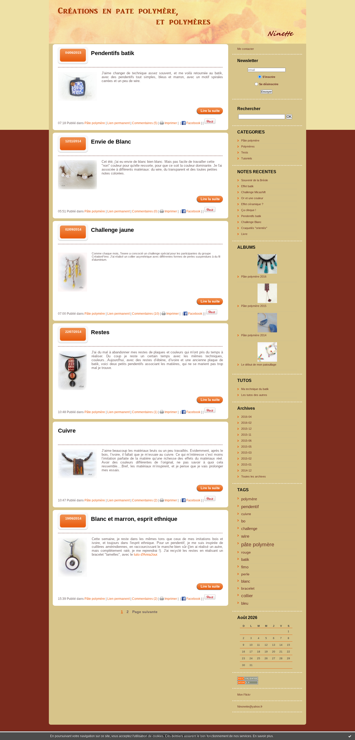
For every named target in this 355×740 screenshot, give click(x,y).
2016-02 (246, 422)
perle (245, 574)
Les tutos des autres (254, 394)
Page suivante (144, 612)
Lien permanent (118, 123)
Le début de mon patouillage (258, 364)
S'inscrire (268, 76)
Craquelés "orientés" (254, 228)
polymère (249, 499)
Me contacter (245, 48)
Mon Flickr (244, 694)
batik (245, 559)
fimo (244, 567)
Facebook (193, 123)
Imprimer (170, 123)
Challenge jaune (112, 230)
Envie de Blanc (111, 141)
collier (247, 595)
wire (245, 536)
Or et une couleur (252, 198)
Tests (244, 152)
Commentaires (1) (144, 412)
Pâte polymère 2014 (253, 335)
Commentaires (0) (144, 211)
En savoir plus (263, 736)
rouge (246, 552)
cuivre (246, 514)
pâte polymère (257, 544)
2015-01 (246, 464)
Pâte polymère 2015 (253, 305)
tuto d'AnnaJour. (146, 554)
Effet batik (247, 186)
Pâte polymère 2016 (253, 276)
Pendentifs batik (251, 216)
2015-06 (246, 440)
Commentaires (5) (144, 123)
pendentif (250, 506)
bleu (244, 603)
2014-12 (246, 470)
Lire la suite (210, 111)
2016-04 (246, 416)
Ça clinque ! (248, 210)
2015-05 (246, 446)
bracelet (247, 588)
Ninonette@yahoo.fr (249, 706)
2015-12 (246, 428)
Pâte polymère (250, 140)
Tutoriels (246, 158)
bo (243, 521)
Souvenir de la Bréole (254, 180)
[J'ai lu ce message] (350, 736)
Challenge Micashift (253, 192)
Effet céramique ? (252, 204)
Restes (100, 332)
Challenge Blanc (251, 222)
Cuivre (67, 430)
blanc (245, 581)
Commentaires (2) (144, 500)
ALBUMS (246, 247)
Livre (244, 234)
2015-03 (246, 452)
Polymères (248, 146)
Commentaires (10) (145, 313)
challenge (249, 528)
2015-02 (246, 458)
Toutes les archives (253, 476)
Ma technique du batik (255, 389)
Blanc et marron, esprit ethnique (134, 519)
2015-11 (246, 434)
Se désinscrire (268, 84)
